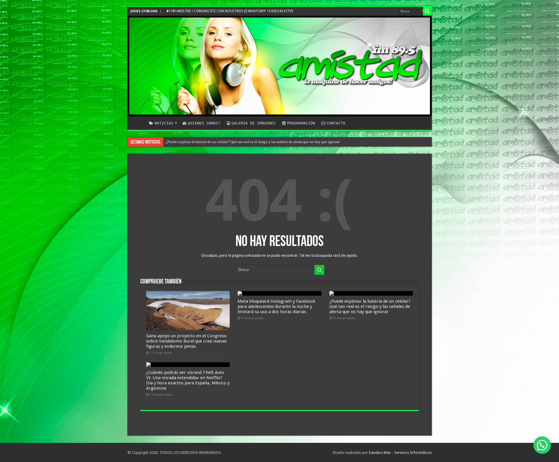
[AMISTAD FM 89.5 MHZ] (280, 66)
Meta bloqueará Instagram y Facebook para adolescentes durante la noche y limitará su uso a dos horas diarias (276, 306)
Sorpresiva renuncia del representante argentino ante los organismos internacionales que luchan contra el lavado (254, 142)
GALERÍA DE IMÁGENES (253, 123)
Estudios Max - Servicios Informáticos (400, 452)
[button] (542, 445)
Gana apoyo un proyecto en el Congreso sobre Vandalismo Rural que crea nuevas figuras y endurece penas (186, 341)
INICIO (138, 122)
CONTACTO (336, 123)
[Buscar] (427, 11)
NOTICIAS (164, 123)
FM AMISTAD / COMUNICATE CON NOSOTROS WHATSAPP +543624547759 (231, 11)
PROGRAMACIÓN (301, 123)
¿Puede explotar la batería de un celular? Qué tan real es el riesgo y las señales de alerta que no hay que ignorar (370, 306)
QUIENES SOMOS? (204, 123)
